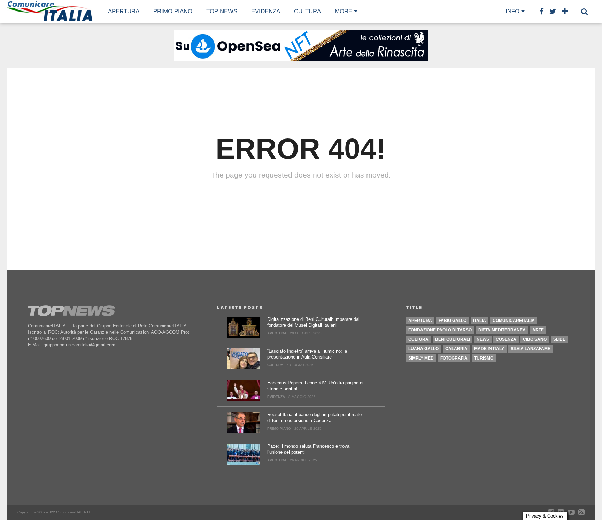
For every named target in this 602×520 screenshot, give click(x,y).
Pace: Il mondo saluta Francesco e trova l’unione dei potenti (308, 449)
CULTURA (307, 11)
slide (559, 339)
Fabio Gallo (452, 320)
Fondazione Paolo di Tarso (440, 329)
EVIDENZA (265, 11)
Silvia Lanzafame (530, 348)
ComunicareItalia (514, 320)
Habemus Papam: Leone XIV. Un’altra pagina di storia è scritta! (315, 385)
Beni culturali (452, 339)
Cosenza (506, 339)
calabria (456, 348)
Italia (479, 320)
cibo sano (535, 339)
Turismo (483, 358)
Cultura (418, 339)
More (343, 11)
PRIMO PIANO (172, 11)
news (483, 339)
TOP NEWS (221, 11)
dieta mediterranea (502, 329)
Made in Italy (489, 348)
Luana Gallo (423, 348)
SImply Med (421, 358)
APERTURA (123, 11)
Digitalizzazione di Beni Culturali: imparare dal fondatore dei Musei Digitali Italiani (313, 322)
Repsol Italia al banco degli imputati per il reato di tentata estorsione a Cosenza (314, 417)
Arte (538, 329)
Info (512, 11)
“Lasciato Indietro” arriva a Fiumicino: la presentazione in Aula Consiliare (307, 354)
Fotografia (454, 358)
